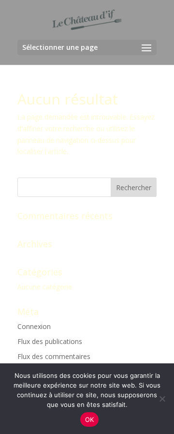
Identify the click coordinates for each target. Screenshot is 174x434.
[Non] (162, 399)
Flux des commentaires (53, 356)
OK (89, 419)
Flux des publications (49, 341)
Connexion (34, 326)
